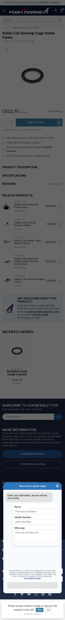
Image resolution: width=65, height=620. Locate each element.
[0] (61, 10)
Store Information (32, 464)
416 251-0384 (40, 314)
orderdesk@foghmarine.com (42, 311)
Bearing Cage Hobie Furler (26, 27)
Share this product (30, 129)
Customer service (32, 454)
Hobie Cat (8, 41)
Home (5, 27)
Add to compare (10, 129)
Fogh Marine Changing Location (23, 142)
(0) (31, 41)
